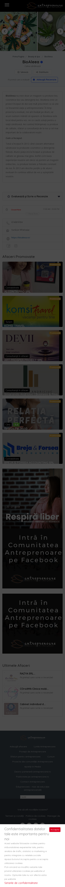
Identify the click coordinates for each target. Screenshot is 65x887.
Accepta (54, 829)
